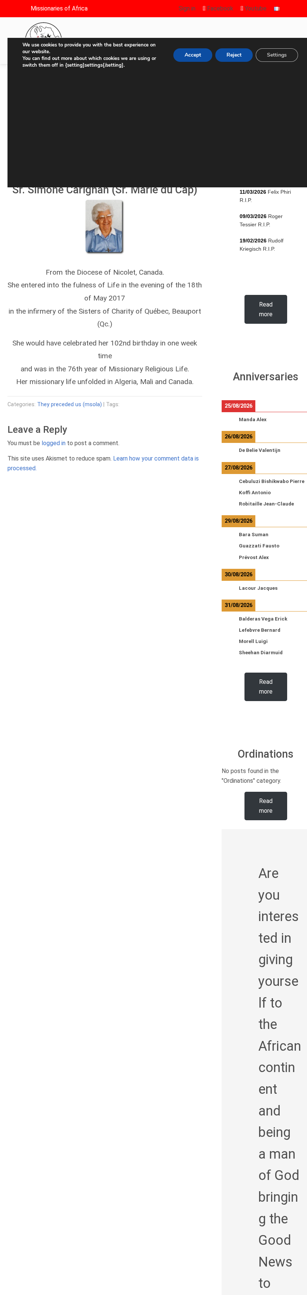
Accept (193, 54)
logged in (54, 443)
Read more (266, 309)
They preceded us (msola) (69, 404)
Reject (234, 54)
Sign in (187, 8)
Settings (277, 54)
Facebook (219, 8)
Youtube (255, 8)
